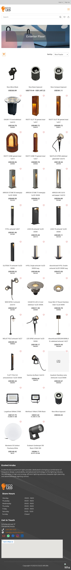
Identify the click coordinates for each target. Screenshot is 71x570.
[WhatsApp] (8, 536)
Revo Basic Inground (35, 87)
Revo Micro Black (12, 87)
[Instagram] (17, 536)
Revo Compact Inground (58, 87)
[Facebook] (13, 536)
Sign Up (67, 2)
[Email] (4, 536)
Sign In (61, 2)
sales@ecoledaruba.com (15, 532)
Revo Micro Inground (58, 411)
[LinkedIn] (22, 536)
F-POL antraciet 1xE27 (12, 229)
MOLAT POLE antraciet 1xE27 (12, 338)
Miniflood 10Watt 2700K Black (35, 411)
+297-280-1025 (11, 530)
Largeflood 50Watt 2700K (12, 411)
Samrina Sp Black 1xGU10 (35, 375)
